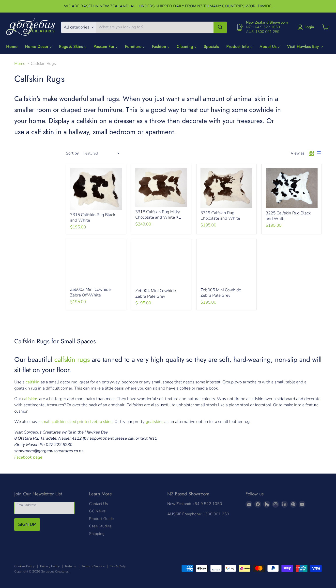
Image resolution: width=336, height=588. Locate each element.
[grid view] (311, 153)
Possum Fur (104, 46)
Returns (70, 566)
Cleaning (185, 46)
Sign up (27, 524)
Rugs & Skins (71, 46)
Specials (211, 46)
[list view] (318, 153)
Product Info (238, 46)
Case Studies (100, 526)
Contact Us (98, 503)
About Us (269, 46)
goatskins (154, 421)
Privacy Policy (50, 566)
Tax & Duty (118, 566)
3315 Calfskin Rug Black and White (92, 217)
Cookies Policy (24, 566)
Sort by (72, 153)
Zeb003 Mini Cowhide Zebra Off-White (90, 292)
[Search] (220, 27)
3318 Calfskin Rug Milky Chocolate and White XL (158, 214)
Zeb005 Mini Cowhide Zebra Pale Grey (220, 292)
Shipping (97, 533)
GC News (97, 511)
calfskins (30, 399)
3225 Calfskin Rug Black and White (288, 215)
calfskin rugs (72, 359)
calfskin (33, 382)
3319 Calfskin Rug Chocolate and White (220, 215)
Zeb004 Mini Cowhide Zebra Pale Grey (155, 293)
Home (11, 46)
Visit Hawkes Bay (303, 46)
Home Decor (37, 46)
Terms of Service (93, 566)
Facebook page (28, 457)
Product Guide (101, 518)
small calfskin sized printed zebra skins (76, 421)
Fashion (159, 46)
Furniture (134, 46)
